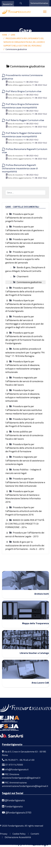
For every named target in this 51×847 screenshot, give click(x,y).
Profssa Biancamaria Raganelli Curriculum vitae (24, 150)
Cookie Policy (19, 833)
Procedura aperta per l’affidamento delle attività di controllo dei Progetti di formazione (24, 291)
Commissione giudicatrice (29, 282)
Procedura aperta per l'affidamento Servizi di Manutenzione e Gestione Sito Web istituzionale (25, 482)
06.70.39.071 (11, 760)
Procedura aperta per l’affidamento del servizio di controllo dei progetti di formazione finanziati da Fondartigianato (24, 338)
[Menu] (44, 11)
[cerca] (20, 3)
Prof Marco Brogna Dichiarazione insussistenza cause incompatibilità (20, 105)
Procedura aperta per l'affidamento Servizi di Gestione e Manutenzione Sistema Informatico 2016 (23, 497)
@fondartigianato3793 (18, 812)
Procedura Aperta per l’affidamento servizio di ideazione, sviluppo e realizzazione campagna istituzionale (22, 367)
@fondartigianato (15, 800)
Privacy (3, 833)
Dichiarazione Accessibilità (18, 837)
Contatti (35, 833)
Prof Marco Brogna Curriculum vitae (23, 91)
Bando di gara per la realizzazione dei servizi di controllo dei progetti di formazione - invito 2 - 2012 (24, 545)
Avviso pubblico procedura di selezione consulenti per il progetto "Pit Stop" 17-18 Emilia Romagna (25, 352)
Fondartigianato (14, 806)
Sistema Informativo (39, 3)
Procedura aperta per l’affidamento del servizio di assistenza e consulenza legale (24, 243)
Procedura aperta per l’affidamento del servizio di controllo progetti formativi (23, 217)
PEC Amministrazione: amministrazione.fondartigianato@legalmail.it (25, 784)
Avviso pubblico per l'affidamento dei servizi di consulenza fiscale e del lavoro (24, 435)
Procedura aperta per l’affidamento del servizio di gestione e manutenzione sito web (24, 230)
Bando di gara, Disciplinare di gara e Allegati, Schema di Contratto (25, 269)
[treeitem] (23, 217)
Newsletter (8, 4)
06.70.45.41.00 (27, 760)
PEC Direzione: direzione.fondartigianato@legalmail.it (21, 775)
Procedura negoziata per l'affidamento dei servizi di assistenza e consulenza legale (24, 460)
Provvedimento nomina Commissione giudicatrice (22, 76)
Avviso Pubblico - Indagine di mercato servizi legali (23, 471)
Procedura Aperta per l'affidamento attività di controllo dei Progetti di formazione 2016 (23, 511)
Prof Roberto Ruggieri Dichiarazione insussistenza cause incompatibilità (21, 134)
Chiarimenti (22, 276)
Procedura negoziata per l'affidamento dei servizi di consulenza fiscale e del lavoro (24, 381)
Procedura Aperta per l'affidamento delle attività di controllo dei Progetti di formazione (24, 422)
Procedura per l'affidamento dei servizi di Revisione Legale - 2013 (24, 534)
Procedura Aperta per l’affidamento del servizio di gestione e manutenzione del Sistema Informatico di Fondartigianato (24, 306)
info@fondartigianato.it (17, 769)
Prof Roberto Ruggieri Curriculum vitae (24, 120)
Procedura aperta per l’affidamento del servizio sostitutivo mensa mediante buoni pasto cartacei (23, 410)
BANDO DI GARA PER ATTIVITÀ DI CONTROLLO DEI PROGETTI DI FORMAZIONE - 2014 (24, 523)
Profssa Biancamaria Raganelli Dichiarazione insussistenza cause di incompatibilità (20, 168)
